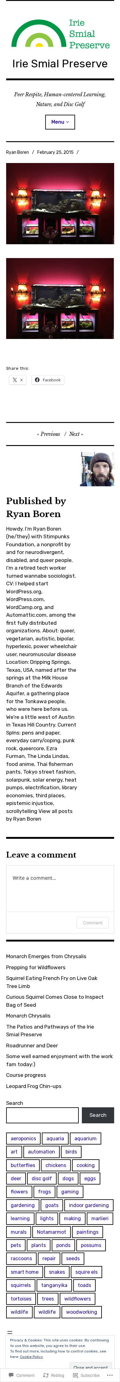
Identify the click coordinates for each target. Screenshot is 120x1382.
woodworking (81, 1312)
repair (49, 1258)
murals (18, 1232)
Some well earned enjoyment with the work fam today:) (59, 1060)
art (14, 1152)
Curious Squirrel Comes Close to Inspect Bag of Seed (55, 1001)
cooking (86, 1165)
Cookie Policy (31, 1357)
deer (16, 1178)
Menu (57, 122)
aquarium (85, 1138)
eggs (90, 1178)
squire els (86, 1272)
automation (41, 1152)
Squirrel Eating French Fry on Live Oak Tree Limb (52, 982)
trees (48, 1299)
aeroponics (23, 1138)
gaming (70, 1192)
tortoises (21, 1299)
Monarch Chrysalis (28, 1016)
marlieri (100, 1218)
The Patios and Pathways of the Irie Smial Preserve (50, 1031)
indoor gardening (89, 1205)
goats (51, 1205)
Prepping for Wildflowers (36, 967)
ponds (63, 1245)
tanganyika (54, 1285)
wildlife (47, 1312)
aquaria (55, 1138)
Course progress (26, 1075)
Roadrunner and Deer (32, 1045)
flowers (19, 1192)
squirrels (21, 1285)
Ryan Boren (17, 152)
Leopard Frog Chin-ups (34, 1086)
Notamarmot (51, 1232)
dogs (68, 1178)
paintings (87, 1232)
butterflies (23, 1165)
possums (91, 1245)
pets (16, 1245)
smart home (24, 1272)
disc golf (42, 1178)
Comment (92, 922)
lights (47, 1218)
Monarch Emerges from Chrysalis (46, 956)
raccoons (21, 1258)
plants (38, 1245)
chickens (56, 1165)
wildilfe (19, 1312)
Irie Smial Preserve (60, 63)
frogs (44, 1192)
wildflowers (77, 1299)
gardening (23, 1205)
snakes (57, 1272)
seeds (73, 1258)
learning (20, 1218)
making (72, 1218)
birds (71, 1152)
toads (84, 1285)
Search (14, 1103)
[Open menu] (10, 1332)
